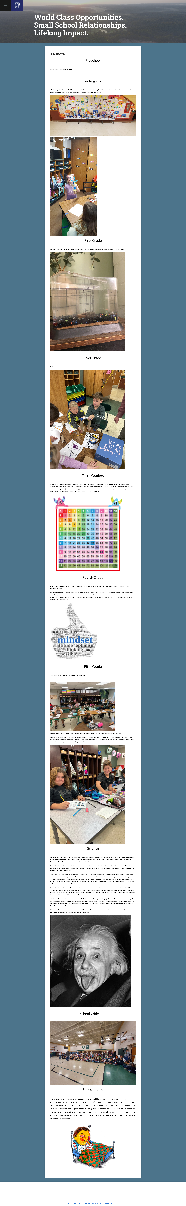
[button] (5, 5)
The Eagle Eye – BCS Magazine (88, 1203)
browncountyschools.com (109, 1203)
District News (72, 1203)
